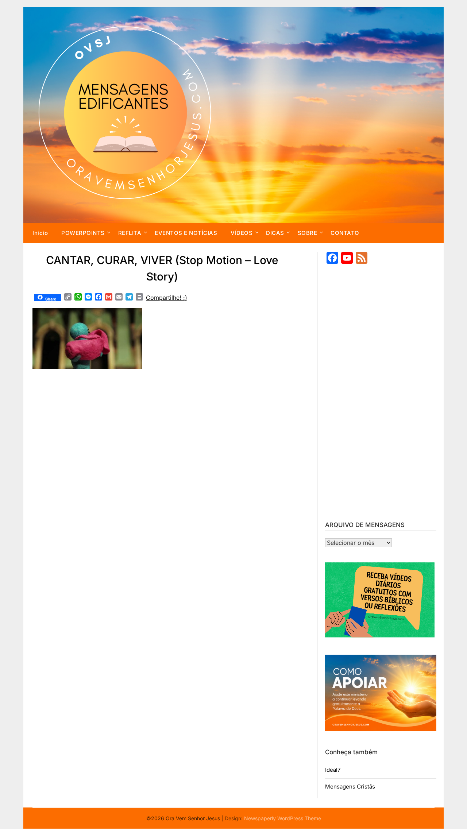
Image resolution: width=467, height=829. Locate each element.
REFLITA (130, 232)
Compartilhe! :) (166, 297)
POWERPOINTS (83, 232)
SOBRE (307, 232)
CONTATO (345, 232)
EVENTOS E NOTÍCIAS (186, 232)
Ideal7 (332, 769)
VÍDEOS (241, 232)
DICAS (275, 232)
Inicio (40, 232)
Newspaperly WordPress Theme (282, 818)
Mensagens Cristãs (350, 786)
